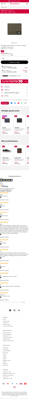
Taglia (3, 58)
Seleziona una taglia (14, 62)
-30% (2, 51)
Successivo (8, 191)
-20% (3, 118)
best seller (5, 116)
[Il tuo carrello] (27, 4)
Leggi (25, 81)
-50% (3, 146)
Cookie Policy (6, 376)
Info (12, 55)
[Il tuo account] (4, 4)
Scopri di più (25, 99)
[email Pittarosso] (18, 310)
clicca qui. (23, 302)
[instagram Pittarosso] (14, 310)
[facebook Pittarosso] (10, 310)
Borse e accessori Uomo (20, 99)
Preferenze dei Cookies (7, 378)
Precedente (3, 191)
